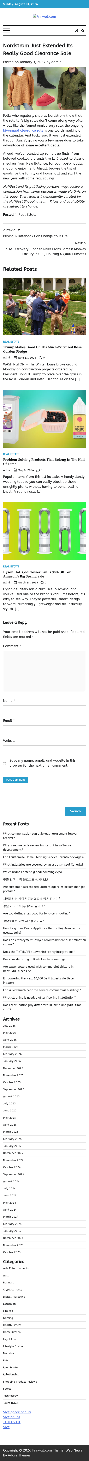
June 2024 (10, 1195)
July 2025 (9, 1103)
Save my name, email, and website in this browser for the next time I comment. (42, 763)
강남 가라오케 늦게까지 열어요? (24, 906)
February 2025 (12, 1139)
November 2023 (13, 1245)
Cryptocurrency (12, 1289)
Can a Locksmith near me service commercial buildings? (42, 990)
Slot (6, 1427)
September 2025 (13, 1089)
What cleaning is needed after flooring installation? (39, 997)
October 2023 (12, 1252)
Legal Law (10, 1339)
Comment (12, 646)
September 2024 (13, 1174)
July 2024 (9, 1188)
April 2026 (10, 1039)
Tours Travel (11, 1402)
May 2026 (9, 1032)
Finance (8, 1310)
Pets (5, 1360)
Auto (6, 1275)
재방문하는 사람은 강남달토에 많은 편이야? (31, 898)
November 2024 (13, 1160)
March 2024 (10, 1216)
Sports (7, 1388)
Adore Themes (19, 1455)
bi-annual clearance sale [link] (23, 130)
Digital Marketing (14, 1296)
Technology (10, 1395)
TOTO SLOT (11, 1422)
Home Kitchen (12, 1332)
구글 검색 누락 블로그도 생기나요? (25, 879)
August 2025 (11, 1096)
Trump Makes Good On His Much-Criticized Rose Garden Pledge (42, 349)
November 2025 (13, 1075)
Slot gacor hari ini (17, 1412)
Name (9, 701)
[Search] (83, 31)
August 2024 (11, 1181)
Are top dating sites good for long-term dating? (36, 913)
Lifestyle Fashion (13, 1346)
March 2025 (10, 1131)
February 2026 (12, 1054)
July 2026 (9, 1025)
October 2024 (12, 1167)
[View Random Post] (76, 31)
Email (9, 721)
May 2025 (9, 1117)
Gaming (8, 1318)
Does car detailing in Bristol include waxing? (34, 959)
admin (56, 62)
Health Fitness (12, 1325)
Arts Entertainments (16, 1268)
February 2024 (12, 1223)
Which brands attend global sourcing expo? (33, 872)
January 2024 (12, 1230)
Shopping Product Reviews (20, 1381)
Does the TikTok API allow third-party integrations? (39, 952)
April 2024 (10, 1209)
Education (9, 1303)
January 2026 (12, 1061)
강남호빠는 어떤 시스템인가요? (23, 921)
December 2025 (13, 1068)
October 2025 (12, 1082)
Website (9, 741)
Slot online (11, 1417)
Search (75, 811)
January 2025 (12, 1146)
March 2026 (10, 1047)
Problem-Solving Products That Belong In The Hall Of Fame (44, 461)
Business (8, 1282)
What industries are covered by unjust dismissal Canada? (43, 864)
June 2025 (10, 1110)
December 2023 (13, 1237)
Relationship (11, 1374)
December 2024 (13, 1153)
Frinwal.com (42, 1450)
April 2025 (10, 1124)
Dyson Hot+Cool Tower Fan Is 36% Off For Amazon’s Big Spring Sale (37, 574)
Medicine (8, 1353)
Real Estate (27, 215)
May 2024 (9, 1202)
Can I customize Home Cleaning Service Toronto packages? (43, 857)
